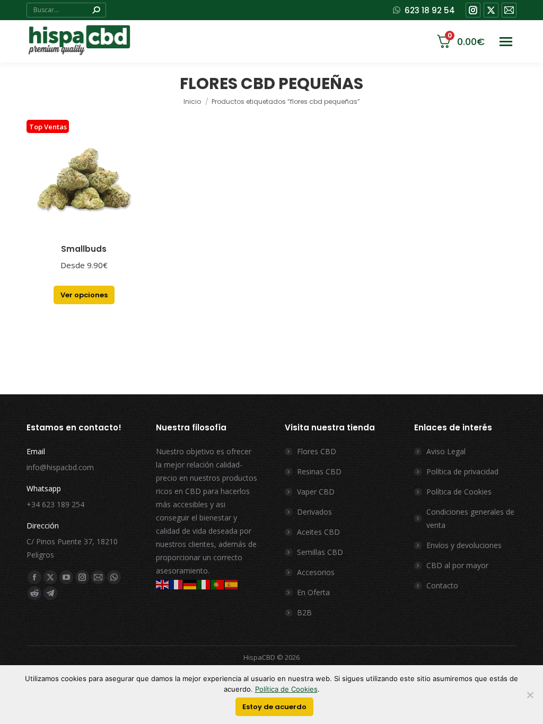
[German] (190, 584)
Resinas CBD (319, 471)
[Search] (96, 10)
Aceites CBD (318, 532)
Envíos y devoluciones (464, 545)
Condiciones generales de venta (470, 518)
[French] (176, 584)
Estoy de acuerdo (274, 707)
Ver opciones (84, 295)
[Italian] (204, 584)
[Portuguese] (218, 584)
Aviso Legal (446, 451)
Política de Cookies (459, 492)
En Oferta (313, 592)
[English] (163, 584)
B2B (304, 612)
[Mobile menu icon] (505, 41)
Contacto (442, 585)
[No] (529, 695)
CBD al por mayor (457, 565)
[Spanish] (232, 584)
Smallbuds (84, 248)
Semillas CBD (320, 552)
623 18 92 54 (430, 10)
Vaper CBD (316, 492)
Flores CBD (316, 451)
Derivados (314, 512)
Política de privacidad (462, 471)
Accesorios (316, 572)
